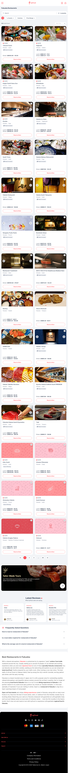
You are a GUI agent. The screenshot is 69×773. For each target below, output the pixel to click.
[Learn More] (62, 585)
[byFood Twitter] (29, 720)
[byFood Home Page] (32, 3)
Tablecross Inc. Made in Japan (40, 765)
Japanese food (27, 666)
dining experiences (30, 692)
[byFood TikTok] (42, 720)
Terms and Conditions (34, 759)
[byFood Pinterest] (39, 720)
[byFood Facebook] (26, 720)
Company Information (34, 755)
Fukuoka (22, 661)
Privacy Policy (33, 762)
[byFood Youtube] (36, 720)
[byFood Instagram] (32, 720)
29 (43, 557)
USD (34, 752)
